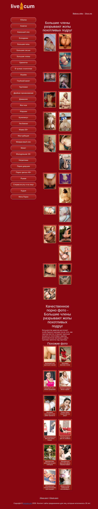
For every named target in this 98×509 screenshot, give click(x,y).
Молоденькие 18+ (23, 154)
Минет (23, 148)
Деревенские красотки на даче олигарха (50, 463)
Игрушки (23, 111)
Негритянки (23, 160)
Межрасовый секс (23, 142)
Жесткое (23, 105)
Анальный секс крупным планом (49, 364)
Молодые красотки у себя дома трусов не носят (49, 414)
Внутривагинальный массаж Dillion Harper (50, 438)
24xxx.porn (44, 498)
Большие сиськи (23, 50)
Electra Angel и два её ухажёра (65, 437)
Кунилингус (23, 117)
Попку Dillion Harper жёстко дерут (65, 414)
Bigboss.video (78, 13)
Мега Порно (23, 197)
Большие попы (23, 44)
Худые (23, 191)
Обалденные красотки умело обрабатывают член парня (65, 463)
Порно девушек (23, 166)
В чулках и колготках (23, 69)
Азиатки (23, 26)
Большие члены (23, 56)
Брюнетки (23, 63)
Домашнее (23, 99)
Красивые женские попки (65, 364)
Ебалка (23, 20)
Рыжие (23, 178)
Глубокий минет (23, 81)
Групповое (23, 87)
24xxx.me (88, 13)
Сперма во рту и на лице (23, 185)
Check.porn (54, 498)
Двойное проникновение (23, 93)
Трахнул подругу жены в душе (65, 388)
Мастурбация (23, 136)
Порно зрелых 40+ (23, 172)
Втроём (23, 75)
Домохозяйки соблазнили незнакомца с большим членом (65, 487)
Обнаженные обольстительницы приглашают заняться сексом (50, 487)
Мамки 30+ (23, 130)
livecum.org (27, 503)
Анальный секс (23, 32)
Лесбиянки (23, 124)
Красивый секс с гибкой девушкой (49, 388)
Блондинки (23, 38)
